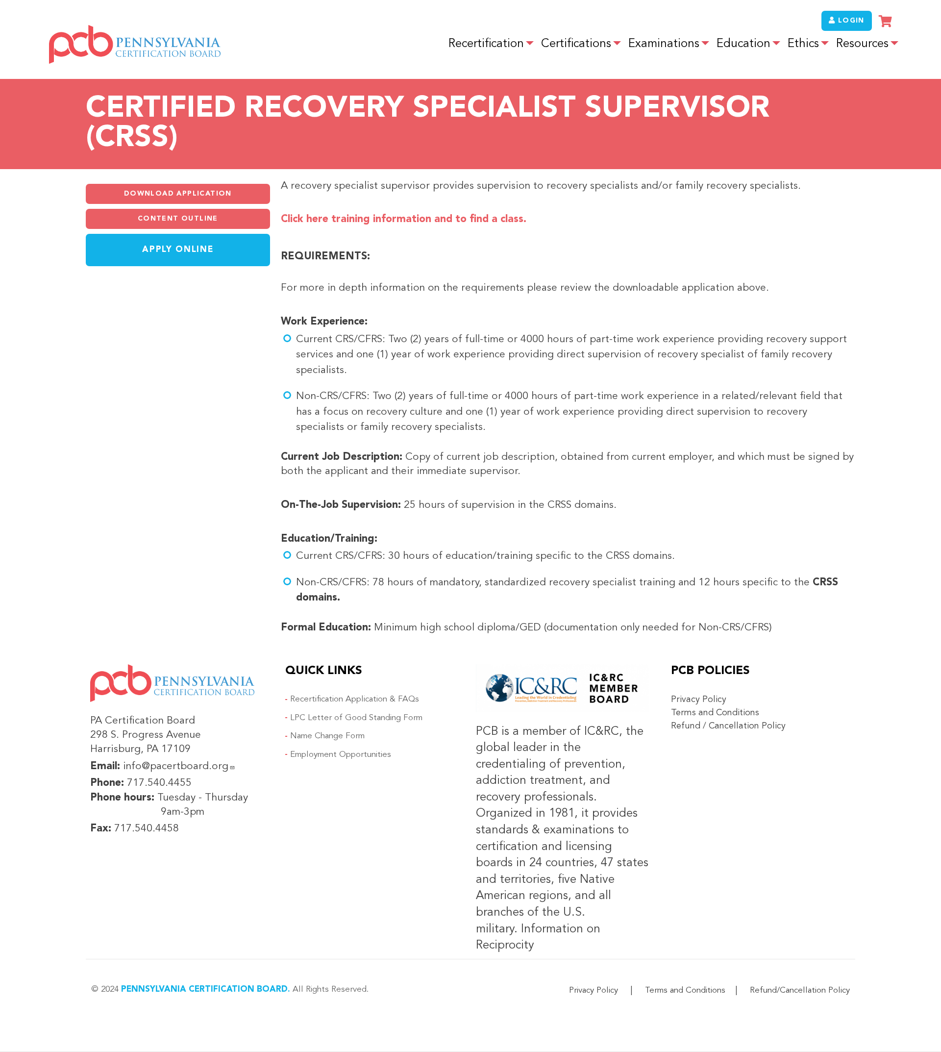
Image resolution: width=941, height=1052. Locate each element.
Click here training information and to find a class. (403, 219)
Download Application (178, 193)
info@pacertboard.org (175, 766)
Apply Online (177, 250)
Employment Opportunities (340, 755)
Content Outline (178, 218)
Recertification (486, 44)
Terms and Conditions (715, 712)
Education (743, 44)
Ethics (803, 44)
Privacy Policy (698, 699)
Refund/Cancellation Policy (800, 990)
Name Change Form (327, 736)
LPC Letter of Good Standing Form (356, 718)
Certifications (576, 44)
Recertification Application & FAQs (354, 699)
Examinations (663, 44)
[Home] (135, 44)
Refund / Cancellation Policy (728, 726)
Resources (862, 44)
